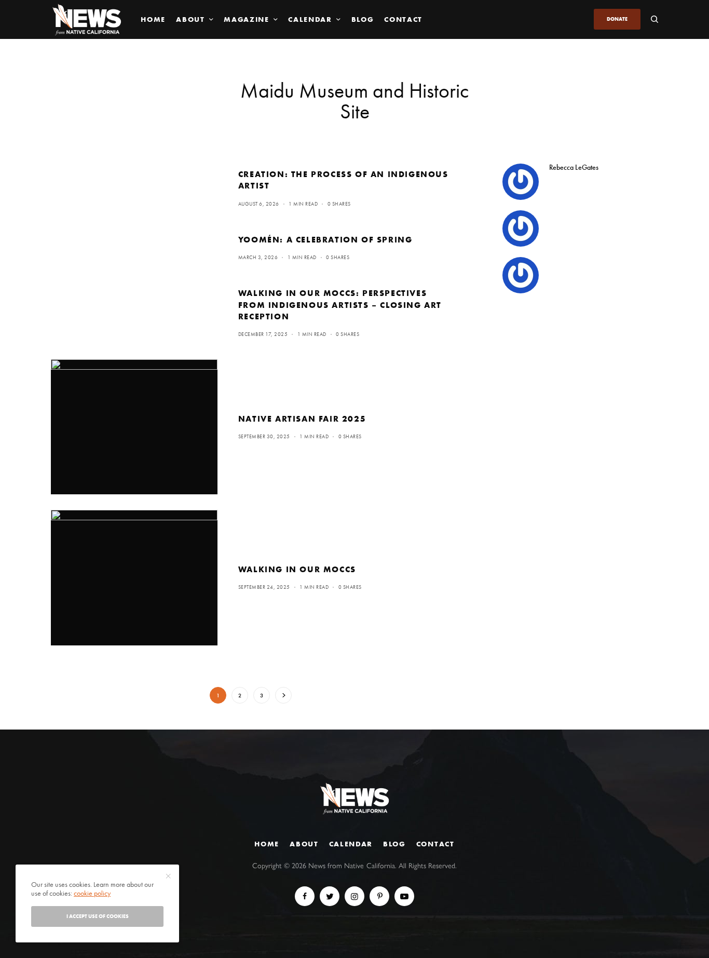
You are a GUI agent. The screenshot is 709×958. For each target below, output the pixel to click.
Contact (435, 843)
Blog (394, 843)
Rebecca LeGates (573, 167)
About (304, 843)
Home (266, 843)
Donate (617, 19)
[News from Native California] (86, 19)
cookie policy (92, 893)
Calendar (351, 843)
